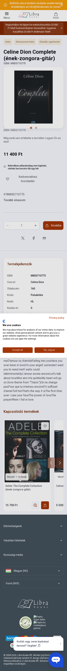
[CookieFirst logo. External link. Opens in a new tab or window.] (4, 321)
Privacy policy (56, 317)
